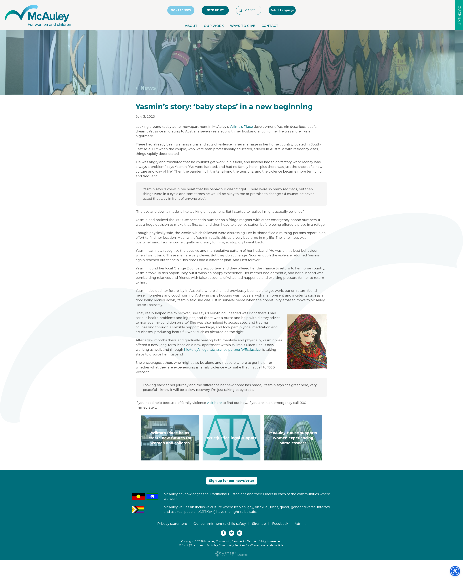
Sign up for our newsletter (231, 481)
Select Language (282, 10)
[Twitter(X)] (231, 533)
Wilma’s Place (241, 127)
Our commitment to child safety (220, 524)
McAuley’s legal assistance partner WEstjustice (222, 350)
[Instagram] (239, 533)
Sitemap (259, 524)
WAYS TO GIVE (242, 26)
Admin (300, 524)
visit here (214, 403)
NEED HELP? (215, 10)
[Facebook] (223, 533)
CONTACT (270, 26)
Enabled (242, 554)
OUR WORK (214, 26)
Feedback (280, 524)
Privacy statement (172, 524)
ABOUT (191, 26)
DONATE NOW (181, 10)
